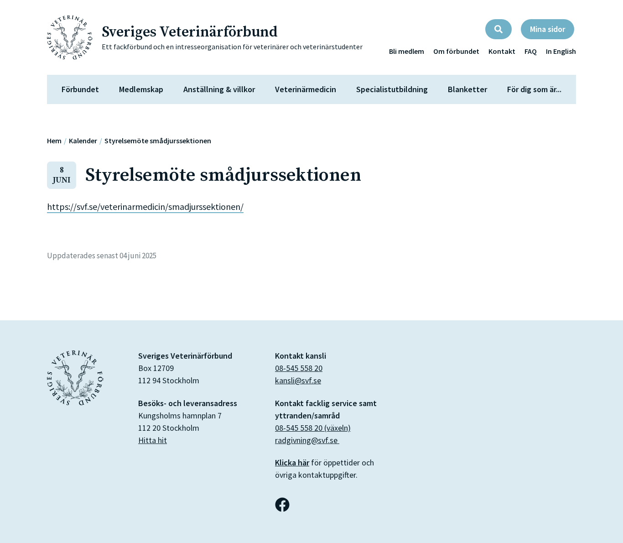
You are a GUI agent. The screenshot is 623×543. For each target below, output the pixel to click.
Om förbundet (456, 51)
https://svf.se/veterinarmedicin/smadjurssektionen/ (145, 206)
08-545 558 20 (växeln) (313, 428)
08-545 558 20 (298, 368)
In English (561, 51)
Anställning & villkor (219, 89)
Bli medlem (406, 51)
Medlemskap (141, 89)
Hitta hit (152, 440)
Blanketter (467, 89)
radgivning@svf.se (307, 440)
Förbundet (80, 89)
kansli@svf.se (298, 380)
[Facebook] (282, 505)
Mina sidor (547, 29)
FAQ (530, 51)
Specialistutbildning (392, 89)
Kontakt (501, 51)
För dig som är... (534, 89)
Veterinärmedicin (305, 89)
